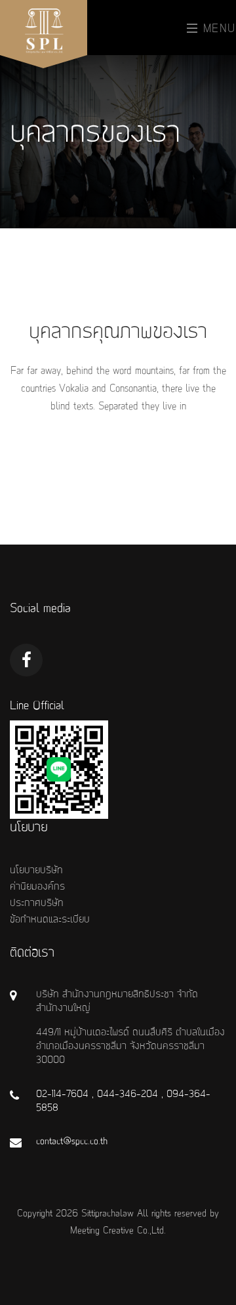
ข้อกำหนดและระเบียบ (50, 919)
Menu (217, 29)
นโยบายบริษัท (36, 870)
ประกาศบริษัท (37, 903)
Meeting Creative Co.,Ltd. (118, 1230)
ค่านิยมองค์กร (37, 887)
